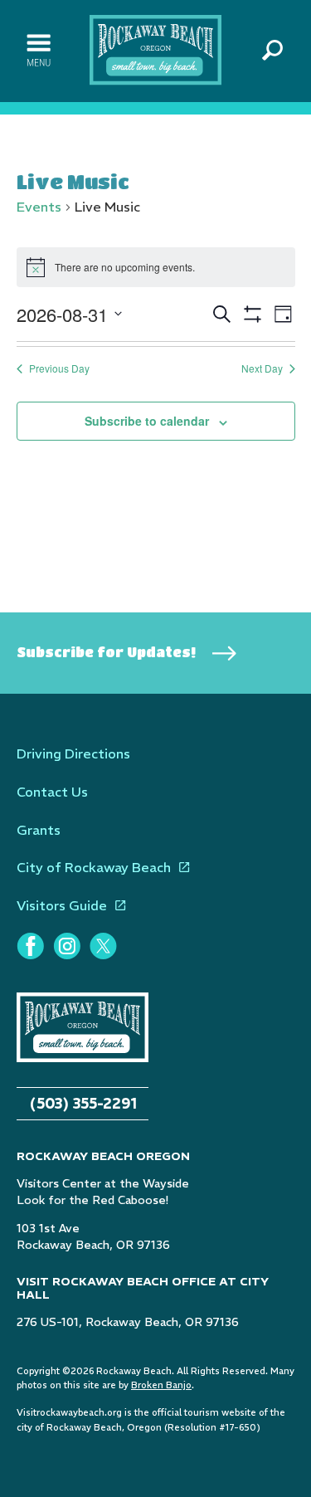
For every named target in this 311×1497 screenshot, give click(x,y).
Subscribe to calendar (147, 420)
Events (39, 206)
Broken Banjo (161, 1385)
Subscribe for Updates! (106, 652)
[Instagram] (66, 946)
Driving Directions (73, 753)
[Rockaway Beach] (156, 49)
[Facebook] (30, 946)
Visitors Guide (62, 905)
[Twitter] (103, 946)
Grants (39, 830)
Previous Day (59, 368)
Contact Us (52, 791)
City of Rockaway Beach (94, 867)
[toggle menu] (39, 50)
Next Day (262, 368)
